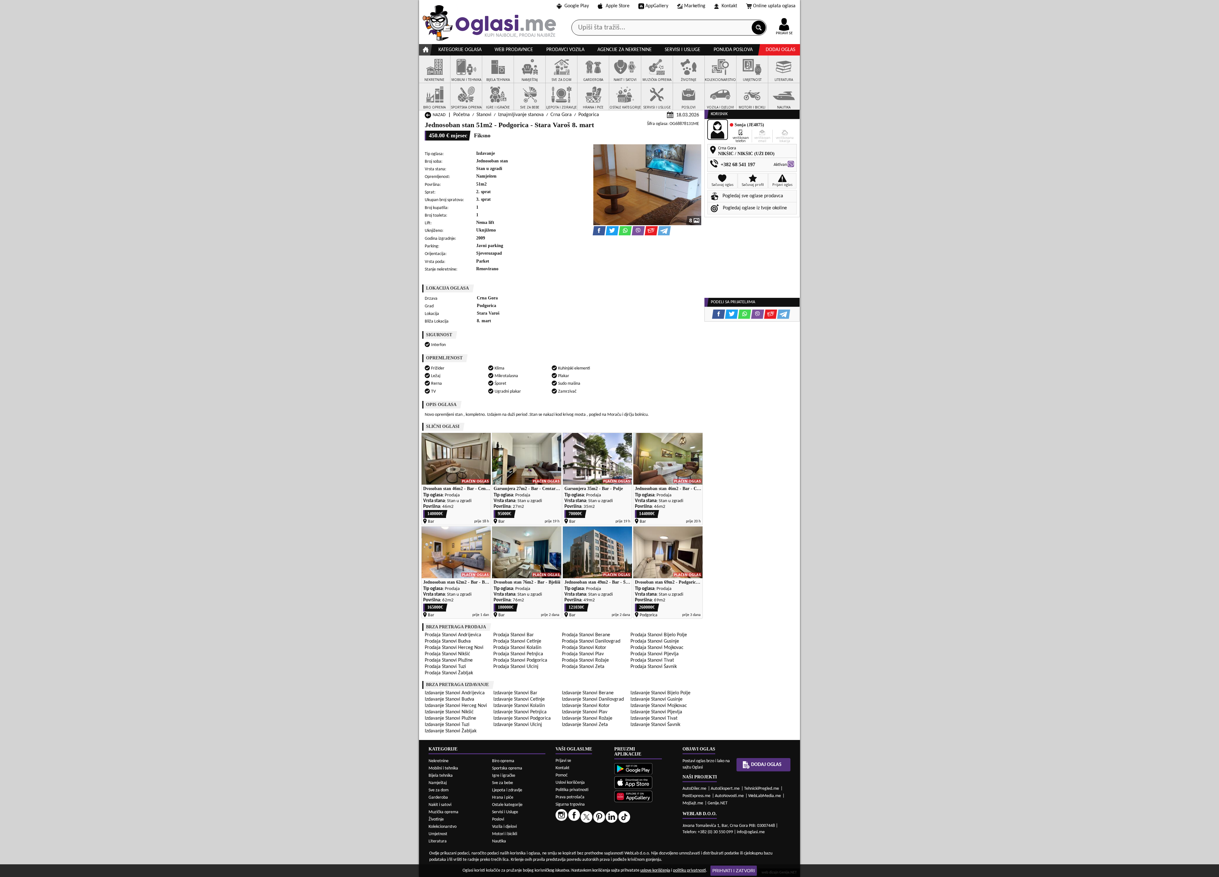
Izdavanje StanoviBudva (449, 699)
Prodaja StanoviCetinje (517, 641)
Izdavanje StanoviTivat (653, 718)
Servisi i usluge (682, 49)
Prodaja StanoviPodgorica (520, 660)
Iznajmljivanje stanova (521, 114)
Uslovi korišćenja (570, 782)
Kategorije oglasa (460, 49)
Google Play (576, 6)
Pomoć (562, 775)
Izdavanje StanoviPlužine (450, 718)
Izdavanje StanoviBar (515, 693)
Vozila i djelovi (504, 826)
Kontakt (729, 6)
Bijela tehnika (441, 775)
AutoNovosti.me (729, 796)
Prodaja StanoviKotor (584, 647)
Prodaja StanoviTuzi (445, 666)
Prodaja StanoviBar (513, 635)
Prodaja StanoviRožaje (585, 660)
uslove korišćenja (655, 870)
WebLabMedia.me (764, 796)
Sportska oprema (507, 768)
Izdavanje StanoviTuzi (447, 724)
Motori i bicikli (504, 834)
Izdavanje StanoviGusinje (656, 699)
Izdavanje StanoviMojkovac (658, 705)
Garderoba (438, 797)
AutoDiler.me (694, 788)
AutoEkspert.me (725, 788)
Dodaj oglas (780, 49)
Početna (461, 114)
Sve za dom (439, 790)
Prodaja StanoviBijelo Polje (658, 635)
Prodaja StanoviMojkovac (656, 647)
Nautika (499, 841)
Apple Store (617, 6)
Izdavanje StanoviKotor (586, 705)
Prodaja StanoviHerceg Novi (454, 647)
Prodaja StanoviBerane (586, 635)
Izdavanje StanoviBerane (588, 693)
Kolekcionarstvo (442, 826)
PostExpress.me (696, 796)
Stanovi (483, 114)
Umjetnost (438, 834)
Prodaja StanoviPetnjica (518, 654)
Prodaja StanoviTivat (652, 660)
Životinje (436, 819)
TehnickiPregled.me (761, 788)
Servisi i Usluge (505, 812)
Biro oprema (503, 761)
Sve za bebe (502, 783)
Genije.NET (718, 803)
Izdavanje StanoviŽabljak (450, 731)
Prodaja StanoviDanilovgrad (591, 641)
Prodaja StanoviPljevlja (654, 654)
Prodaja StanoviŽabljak (449, 673)
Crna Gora (561, 114)
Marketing (694, 6)
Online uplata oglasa (774, 6)
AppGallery (656, 6)
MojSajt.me (693, 803)
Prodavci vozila (565, 49)
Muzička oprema (443, 812)
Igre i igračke (503, 775)
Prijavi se (563, 760)
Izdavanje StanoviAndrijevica (455, 693)
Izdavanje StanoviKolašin (519, 705)
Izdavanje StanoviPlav (584, 712)
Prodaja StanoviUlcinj (515, 666)
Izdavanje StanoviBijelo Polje (660, 693)
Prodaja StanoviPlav (583, 654)
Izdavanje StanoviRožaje (587, 718)
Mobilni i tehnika (443, 768)
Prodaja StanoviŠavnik (653, 666)
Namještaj (438, 783)
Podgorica (588, 114)
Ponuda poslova (733, 49)
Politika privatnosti (572, 790)
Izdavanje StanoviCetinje (519, 699)
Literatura (438, 841)
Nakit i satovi (440, 804)
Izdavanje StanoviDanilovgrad (593, 699)
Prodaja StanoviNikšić (447, 654)
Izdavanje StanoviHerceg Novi (456, 705)
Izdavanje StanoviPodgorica (522, 718)
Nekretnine (439, 761)
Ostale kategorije (507, 804)
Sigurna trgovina (570, 804)
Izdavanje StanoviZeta (585, 724)
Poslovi (498, 819)
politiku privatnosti (689, 870)
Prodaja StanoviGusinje (654, 641)
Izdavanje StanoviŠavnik (655, 724)
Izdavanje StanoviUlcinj (517, 724)
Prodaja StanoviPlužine (449, 660)
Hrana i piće (502, 797)
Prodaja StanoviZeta (583, 666)
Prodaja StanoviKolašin (517, 647)
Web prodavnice (514, 49)
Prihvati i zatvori (733, 870)
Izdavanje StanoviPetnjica (520, 712)
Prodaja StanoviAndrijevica (453, 635)
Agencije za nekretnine (624, 49)
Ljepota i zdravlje (507, 790)
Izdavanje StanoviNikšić (449, 712)
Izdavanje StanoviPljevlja (656, 712)
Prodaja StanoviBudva (448, 641)
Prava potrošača (570, 797)
